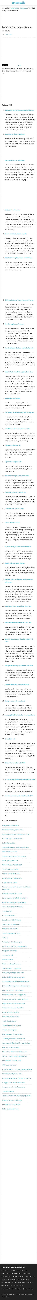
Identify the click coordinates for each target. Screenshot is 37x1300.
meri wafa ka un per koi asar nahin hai (17, 476)
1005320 (5, 937)
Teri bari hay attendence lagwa (12, 942)
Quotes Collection (28, 1289)
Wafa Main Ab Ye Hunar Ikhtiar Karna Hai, (18, 606)
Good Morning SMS (18, 1276)
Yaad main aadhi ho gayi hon (11, 968)
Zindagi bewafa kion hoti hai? (11, 1025)
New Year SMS (5, 1283)
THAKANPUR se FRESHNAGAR (12, 865)
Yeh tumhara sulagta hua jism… (12, 1074)
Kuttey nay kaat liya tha (9, 882)
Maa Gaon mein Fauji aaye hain (12, 1034)
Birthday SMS (25, 1279)
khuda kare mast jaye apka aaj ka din (14, 902)
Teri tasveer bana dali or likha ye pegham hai (16, 1096)
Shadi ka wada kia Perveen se (11, 964)
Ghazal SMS (26, 1273)
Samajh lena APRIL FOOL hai (11, 920)
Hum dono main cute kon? (10, 1017)
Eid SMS (14, 1283)
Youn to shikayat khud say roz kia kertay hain (19, 348)
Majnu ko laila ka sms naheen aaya (13, 1003)
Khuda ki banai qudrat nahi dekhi (15, 763)
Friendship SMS (21, 1270)
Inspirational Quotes (7, 1289)
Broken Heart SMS (13, 1279)
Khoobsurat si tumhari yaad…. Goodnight (15, 999)
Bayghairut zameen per (9, 951)
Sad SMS (4, 1279)
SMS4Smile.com (10, 1294)
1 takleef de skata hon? (9, 1021)
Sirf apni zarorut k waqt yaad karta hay (14, 1056)
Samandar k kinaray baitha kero (12, 830)
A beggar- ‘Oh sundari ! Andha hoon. (13, 1082)
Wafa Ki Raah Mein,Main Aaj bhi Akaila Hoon (19, 372)
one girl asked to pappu (9, 1030)
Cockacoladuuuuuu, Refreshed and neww (15, 981)
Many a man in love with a (10, 825)
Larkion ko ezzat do (8, 843)
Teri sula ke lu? (7, 911)
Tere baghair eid (7, 955)
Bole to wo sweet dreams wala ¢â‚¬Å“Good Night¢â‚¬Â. (16, 888)
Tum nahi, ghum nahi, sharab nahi (15, 492)
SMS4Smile (18, 2)
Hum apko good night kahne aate (13, 973)
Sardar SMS (30, 1283)
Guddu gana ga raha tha (10, 860)
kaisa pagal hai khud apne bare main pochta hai (20, 715)
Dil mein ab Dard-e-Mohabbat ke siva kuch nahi (20, 779)
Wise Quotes (5, 1286)
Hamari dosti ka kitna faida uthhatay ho (14, 898)
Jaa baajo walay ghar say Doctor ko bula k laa (16, 1078)
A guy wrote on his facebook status (13, 1087)
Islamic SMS (21, 1283)
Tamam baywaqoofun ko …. (11, 933)
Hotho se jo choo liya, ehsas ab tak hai (14, 946)
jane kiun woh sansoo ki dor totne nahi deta (19, 796)
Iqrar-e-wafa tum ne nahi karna (14, 160)
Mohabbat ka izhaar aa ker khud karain (17, 429)
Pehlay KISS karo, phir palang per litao (14, 995)
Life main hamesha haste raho (12, 894)
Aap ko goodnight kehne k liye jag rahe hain (16, 1043)
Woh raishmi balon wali (9, 852)
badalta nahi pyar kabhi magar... (15, 563)
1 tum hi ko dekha (8, 1091)
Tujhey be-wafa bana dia (12, 445)
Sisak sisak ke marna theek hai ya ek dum (15, 847)
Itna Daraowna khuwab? (10, 929)
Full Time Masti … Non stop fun (12, 839)
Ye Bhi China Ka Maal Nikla (10, 924)
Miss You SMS (30, 1276)
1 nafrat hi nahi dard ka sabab (14, 509)
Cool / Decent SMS (15, 1273)
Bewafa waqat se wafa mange (14, 324)
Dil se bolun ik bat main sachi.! (11, 1061)
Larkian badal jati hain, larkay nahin (13, 977)
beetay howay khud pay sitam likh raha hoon (19, 665)
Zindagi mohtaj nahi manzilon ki (15, 701)
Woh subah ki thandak (9, 1065)
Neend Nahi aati (10, 739)
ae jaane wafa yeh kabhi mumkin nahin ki (18, 547)
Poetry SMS (23, 8)
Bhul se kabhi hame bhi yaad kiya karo (14, 1052)
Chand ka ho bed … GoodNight (12, 1100)
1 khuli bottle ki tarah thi (10, 869)
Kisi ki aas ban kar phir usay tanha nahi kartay (19, 300)
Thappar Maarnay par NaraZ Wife (13, 1008)
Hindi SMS (18, 1289)
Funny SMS (12, 1270)
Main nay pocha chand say (10, 1047)
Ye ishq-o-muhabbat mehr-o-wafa (15, 234)
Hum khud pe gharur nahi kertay (15, 134)
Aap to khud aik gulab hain (13, 462)
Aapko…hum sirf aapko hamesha (12, 907)
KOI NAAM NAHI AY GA (12, 523)
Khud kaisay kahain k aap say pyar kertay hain (19, 412)
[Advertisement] (12, 18)
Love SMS (4, 1270)
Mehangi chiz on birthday (10, 1109)
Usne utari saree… (8, 959)
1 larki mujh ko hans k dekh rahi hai (13, 1039)
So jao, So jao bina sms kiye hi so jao (14, 856)
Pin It (19, 65)
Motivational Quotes (17, 1286)
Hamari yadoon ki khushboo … (12, 878)
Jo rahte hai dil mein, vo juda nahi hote (17, 684)
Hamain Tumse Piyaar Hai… (11, 874)
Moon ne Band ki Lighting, (10, 1012)
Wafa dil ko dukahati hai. (12, 398)
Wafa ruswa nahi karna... (12, 210)
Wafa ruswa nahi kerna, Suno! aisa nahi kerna (19, 110)
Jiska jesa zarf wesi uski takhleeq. (12, 990)
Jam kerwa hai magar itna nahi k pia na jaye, (16, 986)
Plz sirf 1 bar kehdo (8, 916)
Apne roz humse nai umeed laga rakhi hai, (15, 834)
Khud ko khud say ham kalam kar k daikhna (18, 258)
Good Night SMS (6, 1276)
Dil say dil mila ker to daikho (11, 1104)
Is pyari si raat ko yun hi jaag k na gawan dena (17, 1069)
